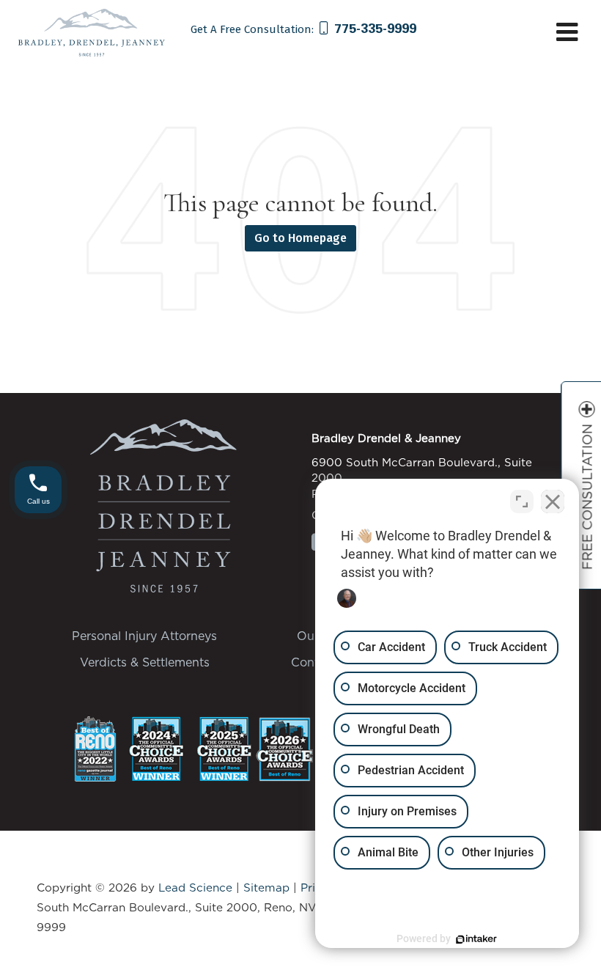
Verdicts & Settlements (145, 662)
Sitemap (266, 887)
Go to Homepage (300, 238)
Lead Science (195, 887)
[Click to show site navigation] (567, 33)
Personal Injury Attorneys (144, 636)
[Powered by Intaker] (476, 939)
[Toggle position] (522, 501)
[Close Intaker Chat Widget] (552, 501)
